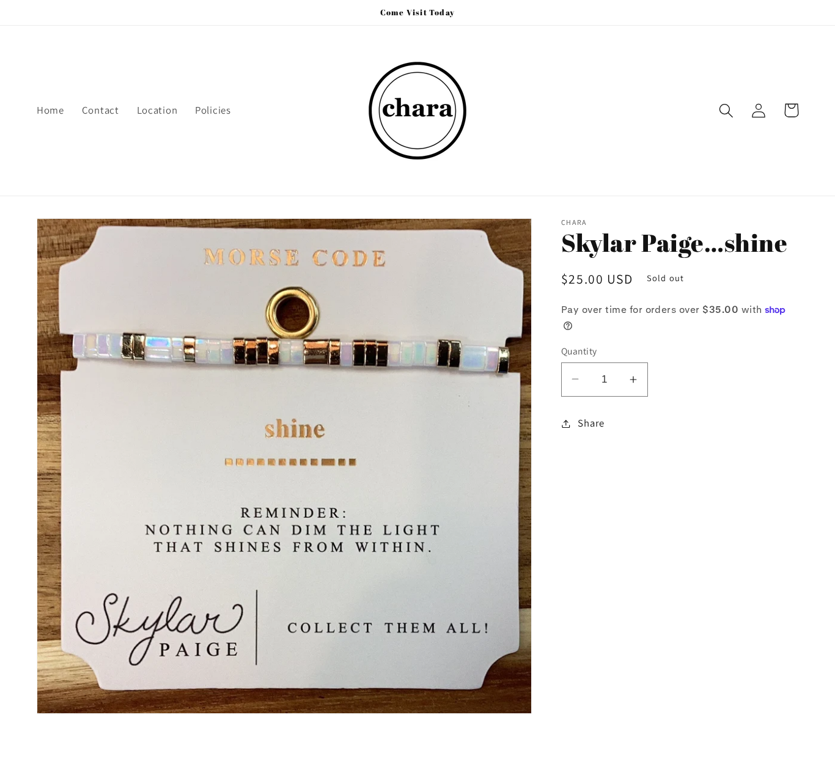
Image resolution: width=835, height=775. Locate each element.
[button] (726, 110)
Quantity (579, 351)
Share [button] (591, 423)
